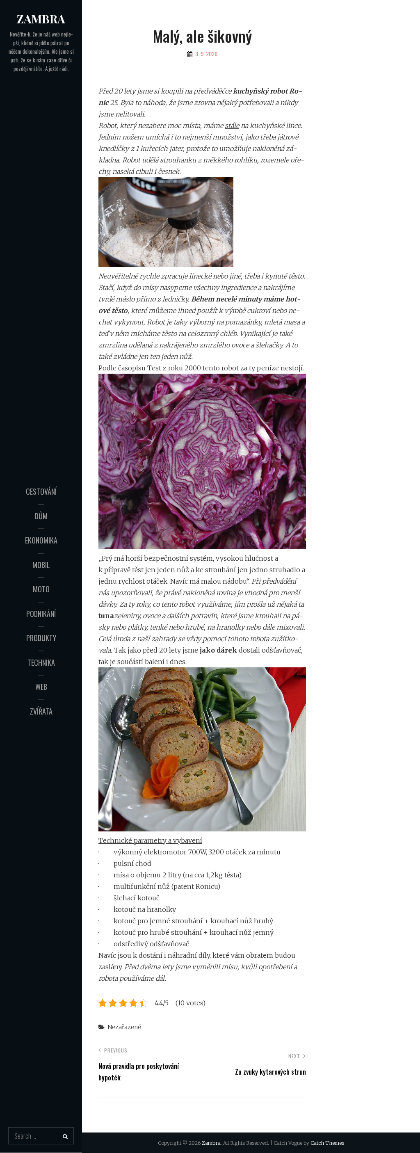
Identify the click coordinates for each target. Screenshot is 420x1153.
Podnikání (41, 613)
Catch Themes (327, 1143)
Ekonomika (41, 540)
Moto (41, 589)
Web (41, 686)
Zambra (41, 18)
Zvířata (41, 711)
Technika (41, 662)
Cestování (41, 491)
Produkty (41, 637)
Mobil (41, 564)
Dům (41, 516)
